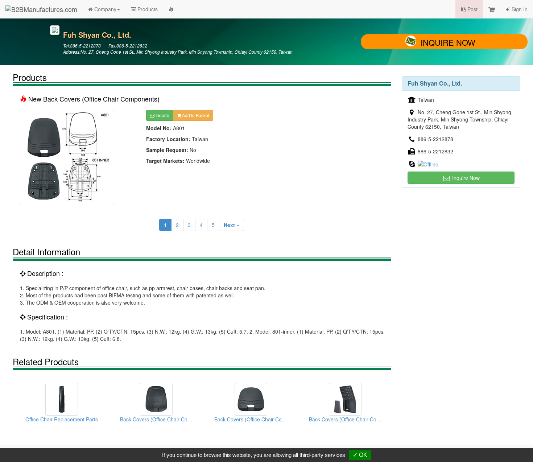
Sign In (519, 9)
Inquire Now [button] (465, 177)
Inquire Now (448, 42)
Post (472, 9)
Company (104, 9)
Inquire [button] (161, 115)
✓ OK (360, 455)
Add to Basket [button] (195, 115)
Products (147, 9)
